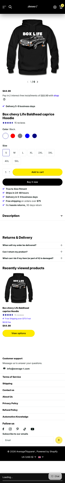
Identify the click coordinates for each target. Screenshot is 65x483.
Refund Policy (10, 410)
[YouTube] (32, 429)
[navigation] (37, 82)
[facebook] (3, 429)
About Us (8, 396)
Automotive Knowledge (15, 416)
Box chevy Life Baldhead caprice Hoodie (16, 310)
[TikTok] (25, 429)
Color (9, 129)
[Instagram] (10, 429)
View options (19, 333)
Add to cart (38, 172)
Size (5, 145)
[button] (10, 169)
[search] (10, 7)
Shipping (7, 383)
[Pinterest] (17, 429)
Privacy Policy (10, 403)
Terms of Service (12, 376)
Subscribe (58, 440)
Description (11, 216)
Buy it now (32, 182)
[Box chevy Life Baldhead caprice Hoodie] (19, 288)
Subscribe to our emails (15, 433)
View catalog (4, 7)
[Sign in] (54, 7)
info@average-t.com (18, 368)
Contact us (8, 390)
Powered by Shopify (47, 451)
